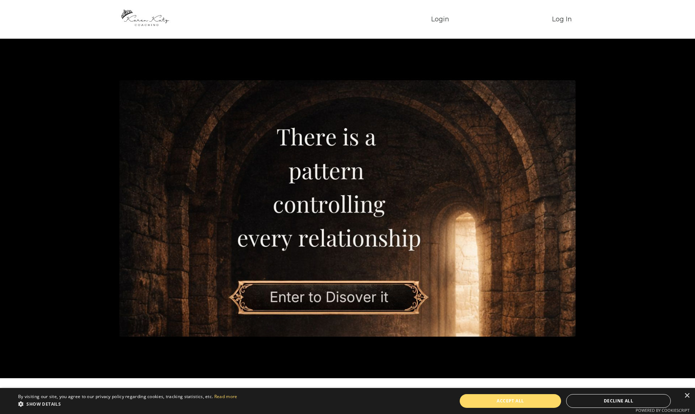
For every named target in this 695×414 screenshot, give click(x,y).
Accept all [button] (510, 401)
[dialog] (347, 401)
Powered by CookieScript (663, 410)
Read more (225, 396)
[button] (127, 403)
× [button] (687, 395)
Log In (562, 19)
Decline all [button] (618, 401)
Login (440, 19)
